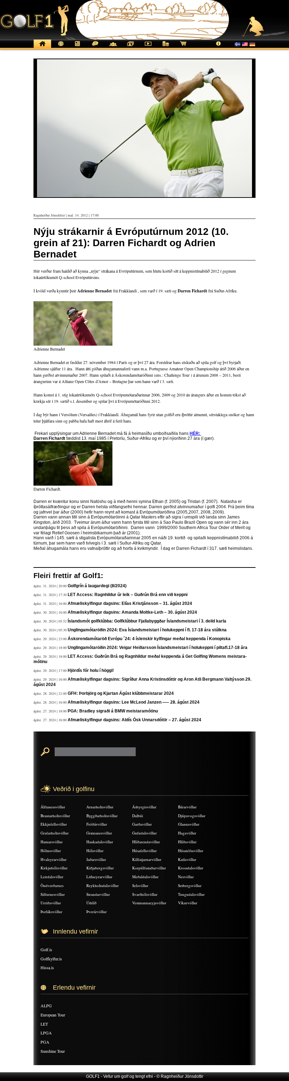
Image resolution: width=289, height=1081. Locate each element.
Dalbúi (137, 815)
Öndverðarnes (52, 885)
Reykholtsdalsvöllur (102, 885)
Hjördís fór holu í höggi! (91, 670)
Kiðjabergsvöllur (100, 867)
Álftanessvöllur (53, 806)
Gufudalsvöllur (144, 833)
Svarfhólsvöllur (145, 894)
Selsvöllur (140, 885)
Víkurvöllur (187, 902)
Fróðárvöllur (96, 824)
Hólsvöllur (95, 850)
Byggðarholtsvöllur (102, 815)
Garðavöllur (142, 824)
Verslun (183, 47)
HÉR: (195, 433)
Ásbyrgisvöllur (144, 806)
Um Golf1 (218, 47)
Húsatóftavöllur (190, 850)
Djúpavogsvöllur (191, 815)
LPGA (46, 1033)
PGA (45, 1042)
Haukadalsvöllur (99, 841)
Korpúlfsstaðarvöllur (149, 867)
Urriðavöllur (51, 902)
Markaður (165, 47)
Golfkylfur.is (51, 958)
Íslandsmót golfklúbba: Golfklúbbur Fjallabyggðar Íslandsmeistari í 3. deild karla (147, 621)
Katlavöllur (187, 859)
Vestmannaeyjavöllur (149, 902)
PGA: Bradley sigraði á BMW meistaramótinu (113, 711)
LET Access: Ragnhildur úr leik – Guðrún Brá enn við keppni (127, 594)
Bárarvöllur (187, 806)
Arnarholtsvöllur (99, 806)
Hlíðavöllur (187, 841)
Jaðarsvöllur (96, 859)
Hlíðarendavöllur (146, 841)
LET (44, 1024)
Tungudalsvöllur (191, 894)
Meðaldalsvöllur (145, 876)
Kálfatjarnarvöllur (146, 859)
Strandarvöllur (98, 894)
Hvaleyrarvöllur (54, 859)
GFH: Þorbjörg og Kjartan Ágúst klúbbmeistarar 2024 (121, 693)
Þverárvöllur (96, 911)
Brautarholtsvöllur (55, 815)
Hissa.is (47, 967)
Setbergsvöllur (190, 885)
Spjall (95, 47)
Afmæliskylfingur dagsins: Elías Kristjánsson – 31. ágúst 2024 (130, 603)
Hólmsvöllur (51, 850)
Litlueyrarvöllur (99, 876)
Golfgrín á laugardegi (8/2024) (97, 585)
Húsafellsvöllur (144, 850)
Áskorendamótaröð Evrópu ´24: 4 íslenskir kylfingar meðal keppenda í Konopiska (149, 638)
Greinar (77, 47)
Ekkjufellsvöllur (54, 824)
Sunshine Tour (53, 1051)
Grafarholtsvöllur (55, 833)
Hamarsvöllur (52, 841)
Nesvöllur (186, 876)
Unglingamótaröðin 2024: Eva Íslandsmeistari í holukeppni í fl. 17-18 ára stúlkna (147, 629)
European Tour (53, 1015)
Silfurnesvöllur (53, 894)
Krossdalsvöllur (190, 867)
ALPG (46, 1005)
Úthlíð (91, 902)
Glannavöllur (188, 824)
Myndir (130, 47)
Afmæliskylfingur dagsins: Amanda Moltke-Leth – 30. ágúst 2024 (132, 612)
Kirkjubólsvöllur (54, 867)
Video (148, 47)
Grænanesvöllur (99, 833)
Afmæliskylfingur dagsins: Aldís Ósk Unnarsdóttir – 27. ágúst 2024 (134, 719)
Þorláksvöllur (51, 911)
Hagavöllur (187, 833)
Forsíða (42, 47)
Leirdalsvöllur (52, 876)
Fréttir (60, 47)
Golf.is (46, 949)
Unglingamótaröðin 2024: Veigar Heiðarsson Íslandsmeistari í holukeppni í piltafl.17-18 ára (157, 647)
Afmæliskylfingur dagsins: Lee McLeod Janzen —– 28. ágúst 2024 (133, 702)
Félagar (113, 47)
